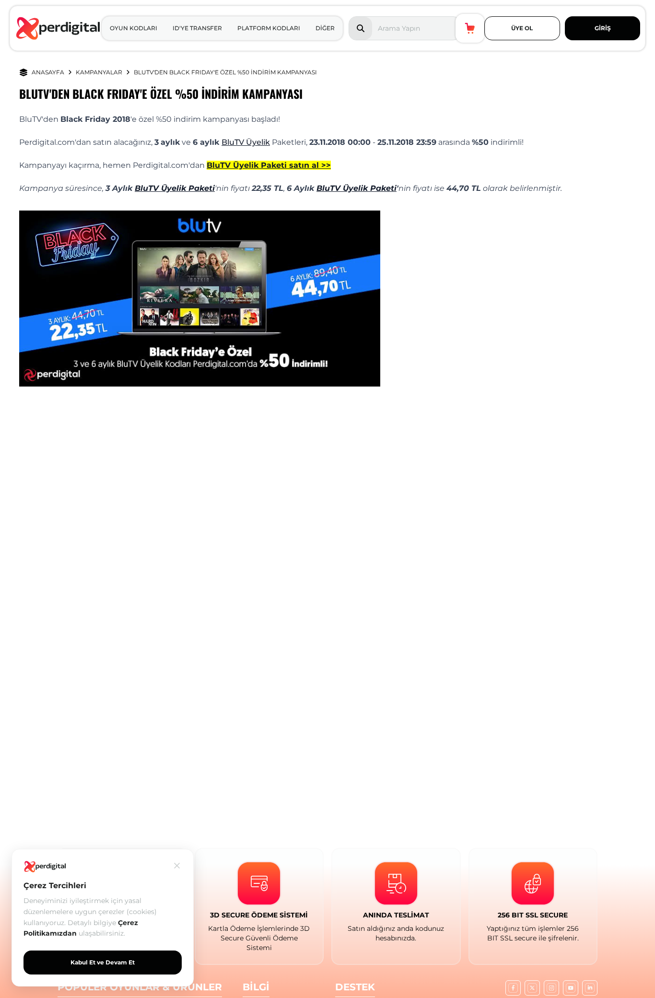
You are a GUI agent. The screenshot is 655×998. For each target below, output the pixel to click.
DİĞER (325, 28)
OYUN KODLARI (133, 28)
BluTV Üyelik (246, 142)
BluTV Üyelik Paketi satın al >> (269, 165)
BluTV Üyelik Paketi (175, 188)
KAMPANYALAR (99, 72)
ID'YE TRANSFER (197, 28)
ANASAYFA (48, 72)
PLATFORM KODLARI (268, 28)
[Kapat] (177, 865)
